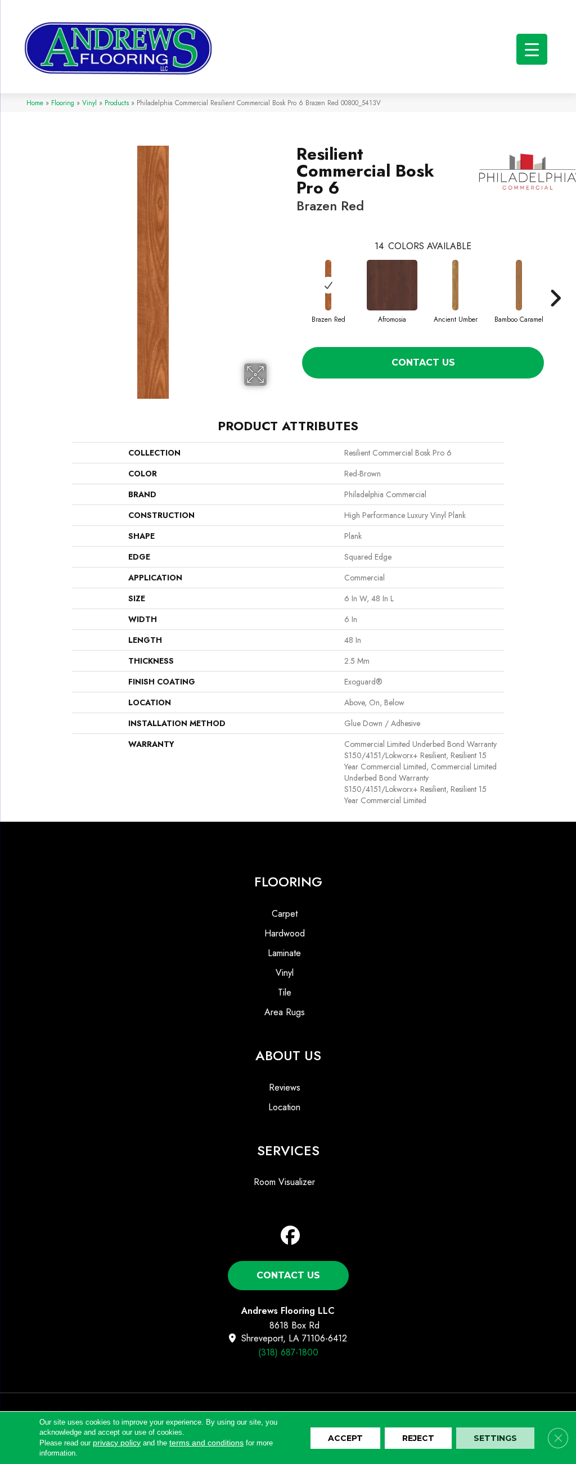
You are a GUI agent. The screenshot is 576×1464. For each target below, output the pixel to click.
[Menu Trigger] (531, 49)
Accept (345, 1438)
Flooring (62, 102)
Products (117, 102)
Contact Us (423, 362)
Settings (495, 1438)
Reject (418, 1438)
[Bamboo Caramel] (519, 285)
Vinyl (89, 102)
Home (34, 102)
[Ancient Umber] (455, 285)
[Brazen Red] (328, 285)
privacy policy (117, 1442)
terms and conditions (206, 1442)
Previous (290, 281)
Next (555, 281)
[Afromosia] (392, 285)
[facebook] (290, 1236)
